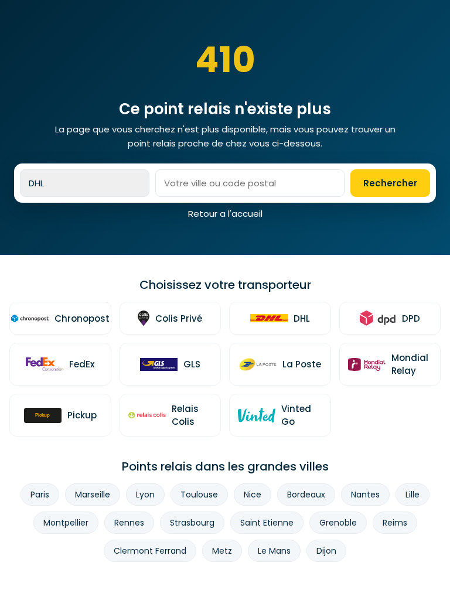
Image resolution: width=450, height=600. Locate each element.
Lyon (145, 494)
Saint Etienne (267, 523)
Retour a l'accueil (225, 213)
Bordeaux (306, 494)
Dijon (326, 551)
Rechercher (390, 183)
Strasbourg (192, 523)
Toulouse (199, 494)
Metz (222, 551)
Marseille (92, 494)
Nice (252, 494)
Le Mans (274, 551)
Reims (395, 523)
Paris (39, 494)
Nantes (365, 494)
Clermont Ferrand (150, 551)
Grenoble (338, 523)
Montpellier (65, 523)
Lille (412, 494)
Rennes (129, 523)
